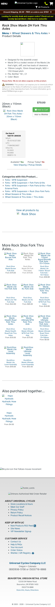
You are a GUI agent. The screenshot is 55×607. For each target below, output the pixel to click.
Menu (5, 33)
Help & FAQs (16, 544)
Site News (15, 528)
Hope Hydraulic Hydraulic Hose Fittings (9, 417)
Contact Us (16, 541)
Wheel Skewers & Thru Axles (30, 33)
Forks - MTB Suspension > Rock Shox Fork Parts (27, 191)
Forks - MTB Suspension (16, 180)
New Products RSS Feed (22, 525)
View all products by (27, 210)
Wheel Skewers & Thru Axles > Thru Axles (24, 197)
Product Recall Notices (21, 515)
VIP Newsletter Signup (21, 531)
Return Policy (17, 512)
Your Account (17, 547)
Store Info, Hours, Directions (27, 590)
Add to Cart (42, 109)
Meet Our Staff (17, 507)
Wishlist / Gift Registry (21, 553)
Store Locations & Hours (22, 504)
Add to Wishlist (41, 114)
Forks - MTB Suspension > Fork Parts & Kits (25, 182)
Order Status (16, 550)
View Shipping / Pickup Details (28, 165)
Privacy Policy (17, 509)
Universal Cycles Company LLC (27, 563)
